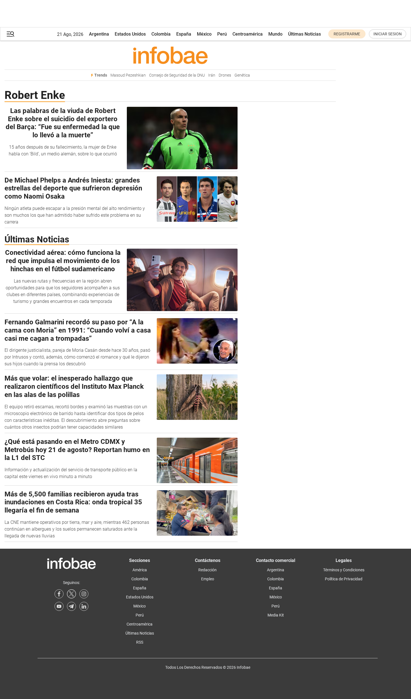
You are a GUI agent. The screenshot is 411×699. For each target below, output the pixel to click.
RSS (139, 642)
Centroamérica (247, 34)
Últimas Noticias (304, 34)
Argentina (99, 34)
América (139, 570)
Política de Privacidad (343, 579)
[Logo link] (170, 55)
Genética (242, 75)
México (204, 34)
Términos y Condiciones (343, 570)
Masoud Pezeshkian (128, 75)
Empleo (207, 579)
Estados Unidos (130, 34)
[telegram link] (71, 606)
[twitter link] (71, 593)
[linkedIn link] (83, 606)
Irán (211, 75)
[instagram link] (83, 593)
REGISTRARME (347, 34)
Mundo (275, 34)
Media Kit (276, 615)
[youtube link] (59, 606)
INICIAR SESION (387, 34)
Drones (225, 75)
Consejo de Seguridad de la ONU (177, 75)
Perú (222, 34)
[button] (10, 34)
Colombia (161, 34)
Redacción (207, 570)
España (183, 34)
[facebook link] (59, 593)
